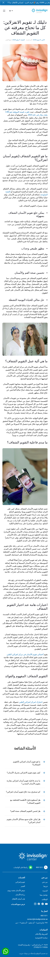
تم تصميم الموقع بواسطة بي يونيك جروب (33, 953)
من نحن (45, 882)
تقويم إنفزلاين (20, 882)
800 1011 (39, 867)
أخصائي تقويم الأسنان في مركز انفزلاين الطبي (25, 654)
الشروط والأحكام (41, 934)
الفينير (23, 886)
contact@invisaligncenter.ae (37, 919)
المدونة (45, 891)
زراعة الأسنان (20, 895)
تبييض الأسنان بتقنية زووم (16, 890)
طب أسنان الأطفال (18, 899)
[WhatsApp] (5, 951)
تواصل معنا (44, 895)
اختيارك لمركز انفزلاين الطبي (30, 702)
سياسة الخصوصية (41, 938)
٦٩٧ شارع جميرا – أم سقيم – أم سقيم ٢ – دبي (31, 923)
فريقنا (45, 886)
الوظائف (45, 899)
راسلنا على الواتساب (20, 867)
